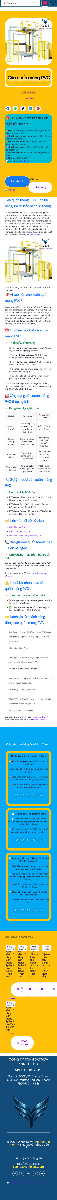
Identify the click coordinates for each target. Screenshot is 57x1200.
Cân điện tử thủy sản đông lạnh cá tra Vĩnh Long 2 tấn (10, 1018)
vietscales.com (33, 234)
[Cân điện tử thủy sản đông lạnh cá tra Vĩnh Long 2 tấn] (13, 998)
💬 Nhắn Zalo (11, 190)
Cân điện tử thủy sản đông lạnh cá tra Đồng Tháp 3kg (46, 964)
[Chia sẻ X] (23, 108)
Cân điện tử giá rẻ (17, 527)
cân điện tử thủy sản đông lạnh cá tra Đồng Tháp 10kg (22, 964)
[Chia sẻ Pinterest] (38, 108)
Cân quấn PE (28, 98)
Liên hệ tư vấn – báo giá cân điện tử (25, 535)
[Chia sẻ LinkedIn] (30, 108)
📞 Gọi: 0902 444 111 (14, 573)
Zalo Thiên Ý (25, 161)
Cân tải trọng (28, 92)
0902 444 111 (22, 158)
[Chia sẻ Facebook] (8, 108)
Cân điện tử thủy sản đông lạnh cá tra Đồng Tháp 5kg (10, 964)
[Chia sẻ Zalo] (15, 108)
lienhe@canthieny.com (28, 1166)
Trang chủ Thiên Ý (40, 717)
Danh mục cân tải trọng (19, 531)
